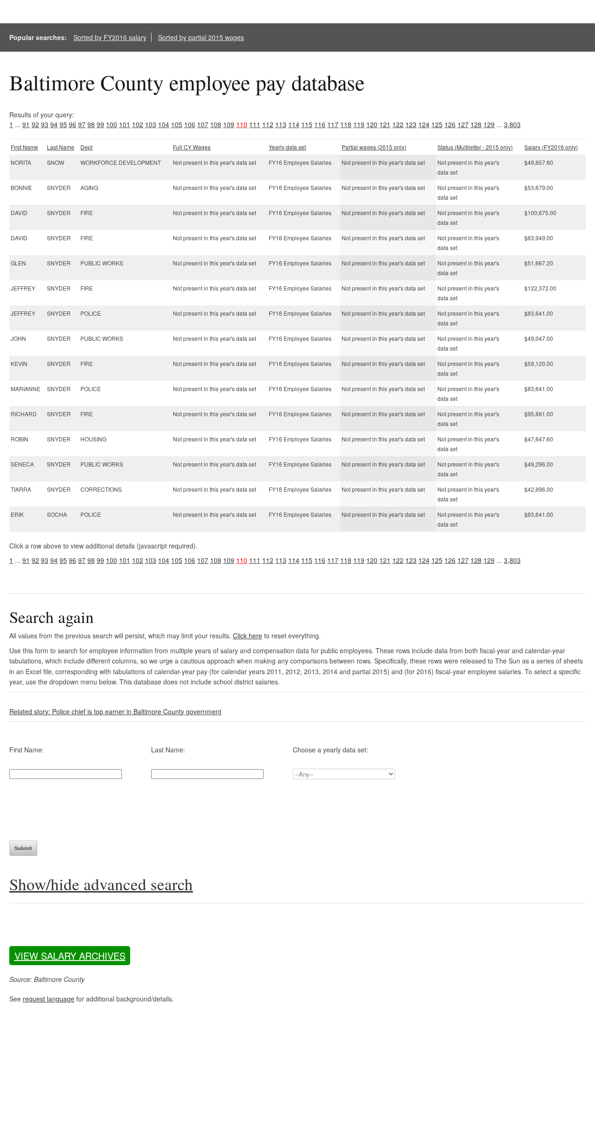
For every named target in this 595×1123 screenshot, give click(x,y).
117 (332, 124)
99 (100, 124)
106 (189, 124)
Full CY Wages (192, 147)
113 (280, 124)
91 (26, 124)
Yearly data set (287, 147)
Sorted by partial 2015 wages (201, 37)
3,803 (512, 124)
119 (358, 124)
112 (267, 124)
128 (476, 124)
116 (319, 124)
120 (371, 124)
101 (124, 124)
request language (48, 998)
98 (91, 124)
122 (397, 124)
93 (44, 124)
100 (111, 124)
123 (410, 124)
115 (306, 124)
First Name (24, 147)
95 (63, 124)
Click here (247, 635)
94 (54, 124)
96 (72, 124)
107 (202, 124)
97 (82, 124)
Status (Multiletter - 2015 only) (475, 147)
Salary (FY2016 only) (551, 147)
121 (384, 124)
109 (228, 124)
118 (345, 124)
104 (163, 124)
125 (437, 124)
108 (215, 124)
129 (489, 124)
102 (137, 124)
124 (424, 124)
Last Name (60, 147)
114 (293, 124)
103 (150, 124)
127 (463, 124)
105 (176, 124)
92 (35, 124)
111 (254, 124)
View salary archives (70, 955)
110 (241, 124)
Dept (86, 147)
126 (450, 124)
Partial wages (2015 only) (374, 147)
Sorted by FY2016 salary (109, 37)
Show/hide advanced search (101, 884)
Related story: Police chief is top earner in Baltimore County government (115, 711)
